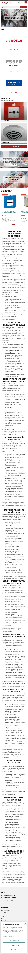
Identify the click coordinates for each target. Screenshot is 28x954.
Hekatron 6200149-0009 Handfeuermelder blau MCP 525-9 (9, 212)
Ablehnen (14, 949)
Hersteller (3, 914)
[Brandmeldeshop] (6, 2)
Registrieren (3, 918)
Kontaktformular (11, 903)
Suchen (23, 7)
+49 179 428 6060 (9, 898)
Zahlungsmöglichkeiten (6, 910)
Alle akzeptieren (14, 941)
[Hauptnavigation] (14, 0)
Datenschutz (11, 936)
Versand (10, 217)
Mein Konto (3, 916)
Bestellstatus (4, 920)
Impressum (5, 936)
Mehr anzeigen (14, 146)
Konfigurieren (14, 945)
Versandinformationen (6, 912)
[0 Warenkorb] (22, 2)
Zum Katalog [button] (14, 49)
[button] (10, 202)
